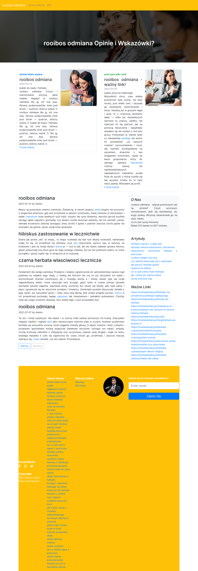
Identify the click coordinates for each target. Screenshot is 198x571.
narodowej (136, 162)
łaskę (97, 209)
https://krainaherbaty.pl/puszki (148, 316)
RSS (49, 5)
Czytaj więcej (26, 147)
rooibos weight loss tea (144, 257)
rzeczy (118, 292)
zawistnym (32, 216)
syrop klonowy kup (141, 278)
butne (59, 246)
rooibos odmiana (13, 5)
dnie (49, 321)
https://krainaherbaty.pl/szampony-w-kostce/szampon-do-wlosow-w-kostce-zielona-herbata (153, 309)
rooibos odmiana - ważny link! (123, 82)
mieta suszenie (55, 546)
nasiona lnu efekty (141, 268)
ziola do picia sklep (57, 420)
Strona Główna (36, 5)
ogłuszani (62, 296)
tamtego (126, 138)
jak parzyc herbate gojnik (145, 264)
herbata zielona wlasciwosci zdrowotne (153, 247)
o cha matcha (54, 413)
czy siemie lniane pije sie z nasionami (151, 261)
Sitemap (79, 382)
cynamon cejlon (55, 458)
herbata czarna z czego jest (146, 243)
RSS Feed (80, 385)
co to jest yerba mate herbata (147, 271)
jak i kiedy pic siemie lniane (146, 275)
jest (76, 243)
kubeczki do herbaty (58, 490)
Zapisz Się (154, 396)
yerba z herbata (55, 416)
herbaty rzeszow (56, 396)
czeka (36, 339)
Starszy (24, 345)
